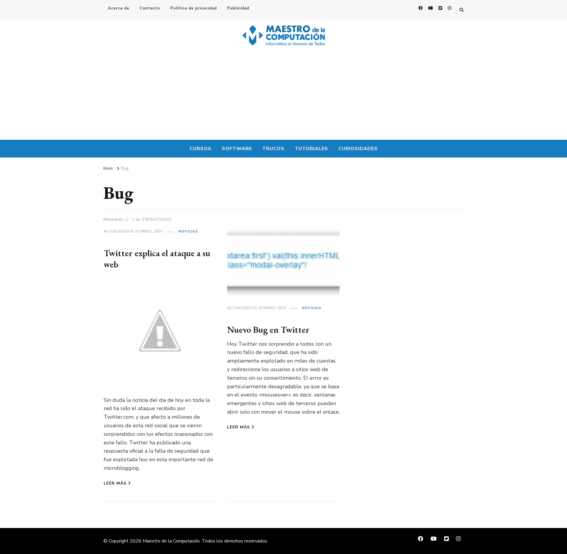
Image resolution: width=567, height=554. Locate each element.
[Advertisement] (283, 95)
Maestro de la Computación (171, 541)
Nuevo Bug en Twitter (268, 329)
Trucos (273, 148)
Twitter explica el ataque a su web (157, 258)
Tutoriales (311, 148)
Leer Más (115, 483)
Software (237, 148)
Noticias (188, 231)
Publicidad (238, 8)
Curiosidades (358, 148)
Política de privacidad (193, 8)
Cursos (200, 148)
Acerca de (118, 8)
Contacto (150, 8)
